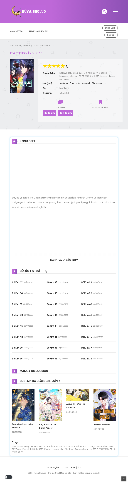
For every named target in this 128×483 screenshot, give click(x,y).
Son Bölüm (65, 113)
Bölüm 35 (52, 358)
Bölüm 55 (86, 282)
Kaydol (111, 34)
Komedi (86, 83)
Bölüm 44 (52, 326)
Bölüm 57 (17, 282)
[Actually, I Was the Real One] (77, 394)
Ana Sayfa (16, 31)
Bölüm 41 (52, 336)
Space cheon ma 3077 (86, 449)
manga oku (58, 449)
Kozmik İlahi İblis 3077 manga (81, 446)
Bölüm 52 (86, 293)
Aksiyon (26, 45)
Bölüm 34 (86, 358)
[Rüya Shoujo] (28, 11)
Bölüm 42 (17, 336)
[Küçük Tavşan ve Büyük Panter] (50, 404)
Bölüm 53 (52, 293)
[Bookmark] (100, 102)
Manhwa (69, 449)
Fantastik (75, 83)
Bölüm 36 (17, 358)
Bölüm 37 (86, 347)
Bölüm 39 (17, 347)
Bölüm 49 (86, 304)
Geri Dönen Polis (102, 424)
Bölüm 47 (52, 315)
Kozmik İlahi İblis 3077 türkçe (36, 449)
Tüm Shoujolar (38, 31)
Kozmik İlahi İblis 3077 (43, 45)
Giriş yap (110, 27)
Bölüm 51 (17, 304)
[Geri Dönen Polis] (105, 404)
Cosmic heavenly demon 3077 (27, 446)
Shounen (97, 83)
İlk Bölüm (49, 113)
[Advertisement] (64, 172)
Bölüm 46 (86, 315)
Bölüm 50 (52, 304)
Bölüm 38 (52, 347)
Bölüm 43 (86, 326)
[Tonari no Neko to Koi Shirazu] (23, 404)
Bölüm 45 (17, 326)
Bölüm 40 (86, 336)
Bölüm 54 (17, 293)
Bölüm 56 (52, 282)
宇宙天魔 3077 (105, 449)
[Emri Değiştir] (45, 271)
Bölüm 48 (17, 315)
